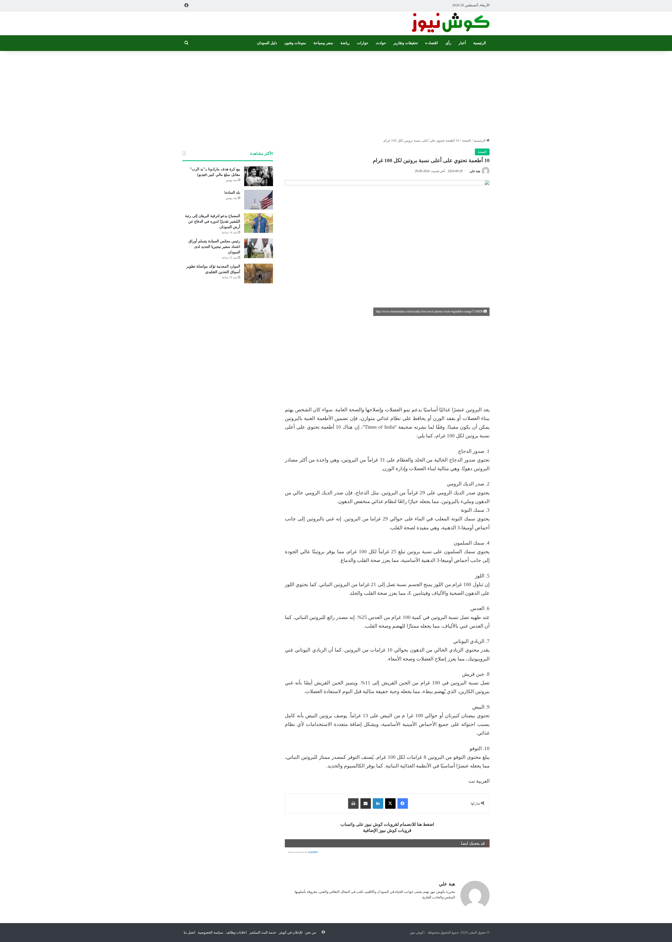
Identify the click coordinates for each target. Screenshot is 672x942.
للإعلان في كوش (290, 932)
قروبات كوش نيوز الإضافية (387, 830)
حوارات (363, 43)
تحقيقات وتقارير (405, 43)
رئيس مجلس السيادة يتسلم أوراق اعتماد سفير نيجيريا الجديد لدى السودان (214, 246)
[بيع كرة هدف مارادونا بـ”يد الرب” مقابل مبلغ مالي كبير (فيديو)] (258, 176)
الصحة (466, 140)
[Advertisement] (336, 93)
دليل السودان (267, 43)
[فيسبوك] (402, 803)
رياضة (345, 43)
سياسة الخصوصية (210, 932)
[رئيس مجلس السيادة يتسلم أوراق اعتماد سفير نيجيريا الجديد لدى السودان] (258, 248)
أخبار (462, 43)
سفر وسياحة (323, 43)
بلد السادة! (232, 192)
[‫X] (390, 803)
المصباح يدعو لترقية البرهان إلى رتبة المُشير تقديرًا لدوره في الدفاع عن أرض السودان (212, 221)
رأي (448, 43)
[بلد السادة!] (258, 199)
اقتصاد (433, 43)
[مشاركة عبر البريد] (365, 803)
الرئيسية (479, 43)
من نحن (310, 932)
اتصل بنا (189, 932)
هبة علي (475, 171)
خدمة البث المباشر (262, 932)
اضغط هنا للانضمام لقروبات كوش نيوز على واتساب (387, 824)
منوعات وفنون (295, 43)
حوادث (381, 43)
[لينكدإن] (378, 803)
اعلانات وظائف (236, 932)
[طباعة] (353, 803)
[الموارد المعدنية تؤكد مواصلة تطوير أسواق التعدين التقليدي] (258, 273)
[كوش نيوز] (450, 23)
